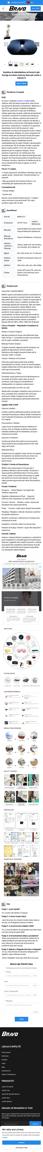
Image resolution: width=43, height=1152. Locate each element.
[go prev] (5, 64)
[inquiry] (39, 567)
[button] (6, 44)
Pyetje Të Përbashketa (9, 1074)
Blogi (3, 1067)
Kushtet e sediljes (31, 18)
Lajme (4, 1063)
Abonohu (35, 1124)
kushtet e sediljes (23, 101)
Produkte (21, 18)
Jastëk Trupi (5, 1090)
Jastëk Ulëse (6, 1098)
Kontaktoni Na (6, 1071)
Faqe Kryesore (12, 18)
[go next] (38, 64)
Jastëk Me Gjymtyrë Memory (11, 1094)
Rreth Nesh (5, 1056)
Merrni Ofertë (35, 8)
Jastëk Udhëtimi (7, 1101)
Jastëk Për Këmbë (7, 1087)
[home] (18, 8)
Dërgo (21, 1019)
